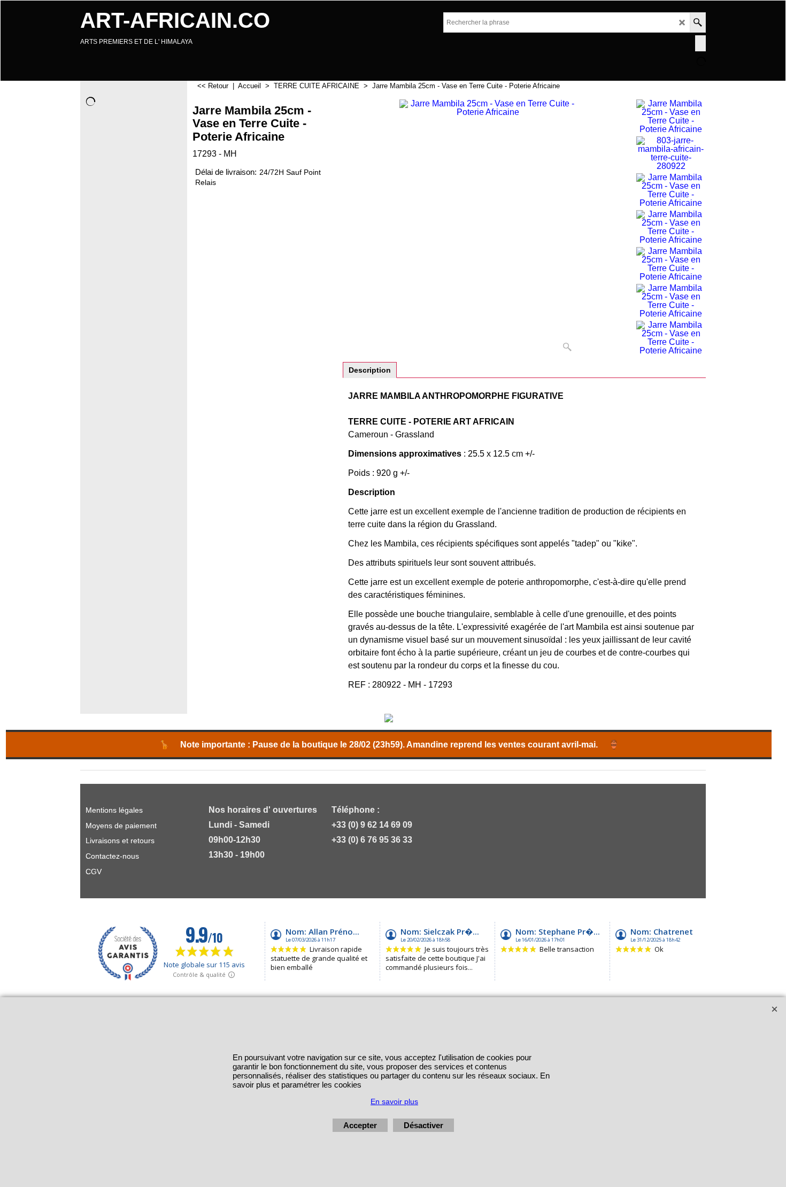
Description (370, 370)
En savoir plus (394, 1101)
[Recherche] (697, 22)
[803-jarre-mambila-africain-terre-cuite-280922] (670, 153)
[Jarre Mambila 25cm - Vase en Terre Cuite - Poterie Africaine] (487, 227)
